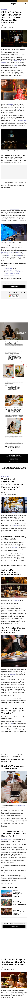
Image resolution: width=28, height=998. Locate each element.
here (15, 872)
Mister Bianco (22, 120)
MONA (15, 65)
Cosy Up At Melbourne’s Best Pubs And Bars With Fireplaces (19, 912)
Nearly (8, 255)
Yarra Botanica (21, 805)
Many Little (11, 104)
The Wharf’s (10, 723)
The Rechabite (20, 271)
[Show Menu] (2, 3)
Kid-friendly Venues (18, 899)
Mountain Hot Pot (15, 77)
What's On (15, 890)
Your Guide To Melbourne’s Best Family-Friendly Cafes (19, 903)
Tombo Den (9, 254)
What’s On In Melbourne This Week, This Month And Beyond (18, 894)
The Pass (16, 525)
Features (4, 9)
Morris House (13, 674)
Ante (6, 252)
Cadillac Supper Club (9, 275)
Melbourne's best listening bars (11, 270)
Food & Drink (5, 476)
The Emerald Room (8, 268)
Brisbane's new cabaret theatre (11, 273)
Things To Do (5, 956)
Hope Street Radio (19, 254)
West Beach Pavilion (6, 839)
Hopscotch (14, 547)
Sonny (19, 255)
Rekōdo (3, 252)
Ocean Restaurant (14, 209)
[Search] (26, 3)
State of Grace (15, 600)
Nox (23, 217)
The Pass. (11, 877)
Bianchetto (19, 122)
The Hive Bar (11, 252)
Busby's (18, 252)
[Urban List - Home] (14, 4)
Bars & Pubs (15, 908)
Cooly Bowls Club (21, 109)
